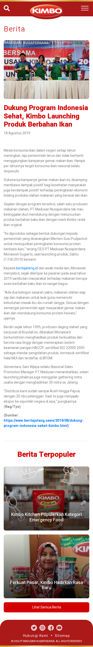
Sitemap (62, 635)
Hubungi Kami (35, 635)
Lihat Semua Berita (46, 607)
